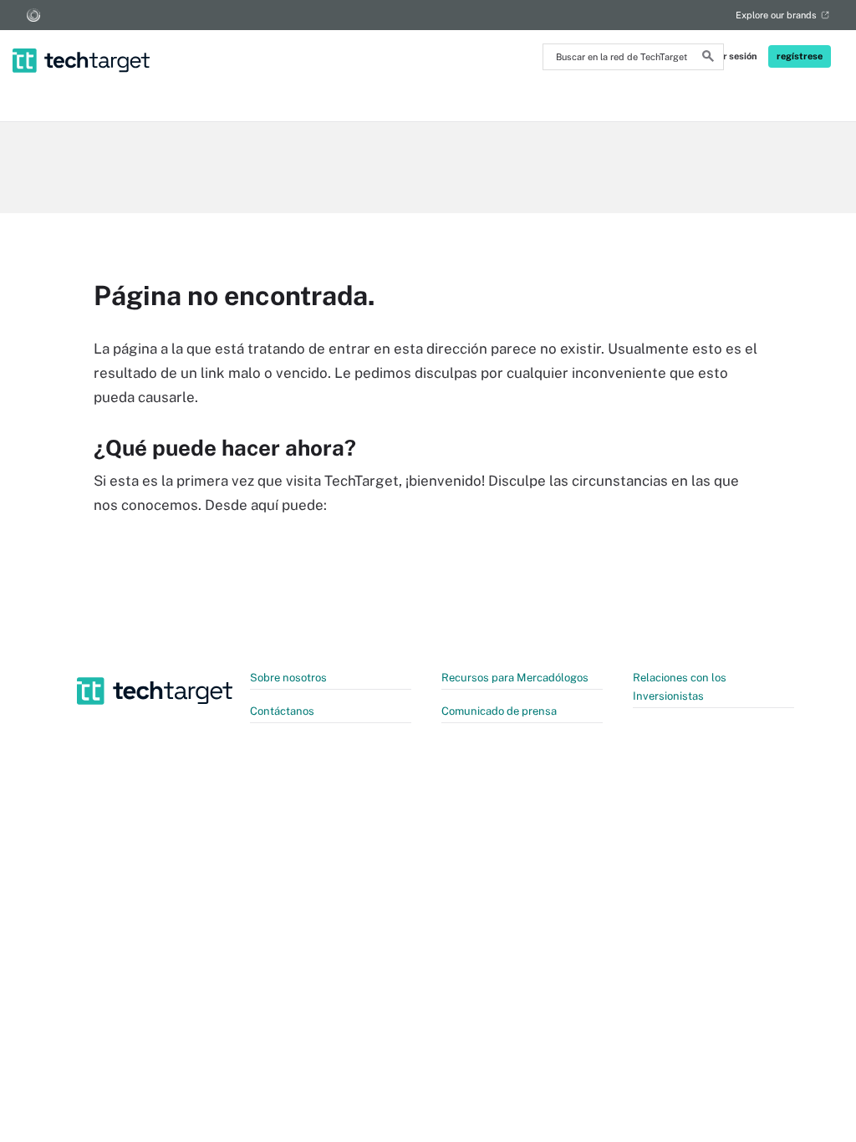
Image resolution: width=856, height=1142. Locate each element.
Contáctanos (282, 711)
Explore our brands (776, 15)
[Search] (708, 58)
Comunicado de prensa (499, 711)
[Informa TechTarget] (33, 15)
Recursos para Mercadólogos (514, 677)
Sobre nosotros (288, 677)
